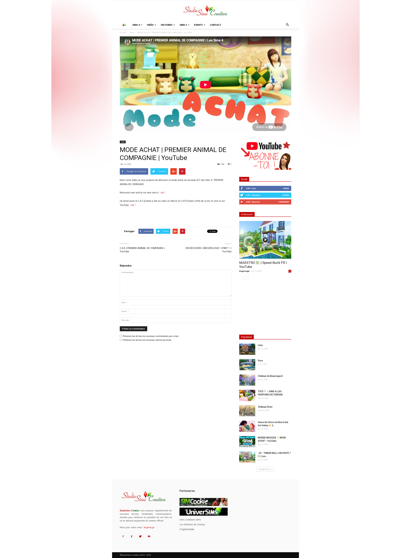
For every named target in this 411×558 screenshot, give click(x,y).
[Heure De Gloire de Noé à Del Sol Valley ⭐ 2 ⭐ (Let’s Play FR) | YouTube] (247, 426)
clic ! (163, 192)
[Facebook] (123, 536)
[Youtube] (149, 536)
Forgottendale (186, 529)
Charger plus (264, 469)
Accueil (123, 32)
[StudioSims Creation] (205, 11)
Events (198, 24)
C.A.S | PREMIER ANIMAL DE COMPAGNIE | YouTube (142, 250)
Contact (215, 24)
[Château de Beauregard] (247, 380)
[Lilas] (247, 349)
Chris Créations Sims (190, 519)
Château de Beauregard (270, 376)
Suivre (285, 195)
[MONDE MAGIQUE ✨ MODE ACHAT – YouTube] (247, 441)
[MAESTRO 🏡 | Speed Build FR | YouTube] (265, 240)
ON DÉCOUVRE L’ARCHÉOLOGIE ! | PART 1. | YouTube (209, 250)
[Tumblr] (131, 536)
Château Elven (265, 407)
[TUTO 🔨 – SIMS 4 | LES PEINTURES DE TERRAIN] (247, 395)
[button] (287, 25)
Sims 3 (183, 24)
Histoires (166, 24)
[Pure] (247, 364)
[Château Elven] (247, 410)
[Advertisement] (175, 216)
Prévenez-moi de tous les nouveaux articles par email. (147, 340)
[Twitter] (140, 536)
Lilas (260, 345)
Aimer (286, 188)
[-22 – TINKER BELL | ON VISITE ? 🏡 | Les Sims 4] (247, 457)
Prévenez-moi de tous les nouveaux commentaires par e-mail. (151, 336)
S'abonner (283, 202)
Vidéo (150, 24)
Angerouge (244, 271)
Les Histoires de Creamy (192, 524)
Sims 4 (136, 24)
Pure (260, 360)
